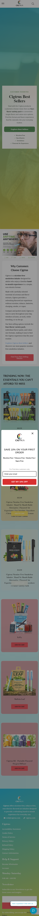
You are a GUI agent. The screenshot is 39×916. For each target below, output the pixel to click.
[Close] (32, 433)
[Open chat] (33, 910)
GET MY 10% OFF (19, 482)
